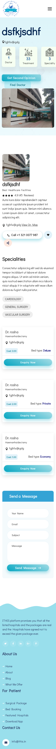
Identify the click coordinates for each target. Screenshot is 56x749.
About (9, 672)
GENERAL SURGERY (16, 307)
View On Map (30, 225)
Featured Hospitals (16, 715)
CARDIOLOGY (13, 299)
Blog (8, 678)
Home (8, 666)
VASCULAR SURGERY (17, 314)
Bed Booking (13, 709)
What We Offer (14, 684)
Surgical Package (16, 703)
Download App (14, 721)
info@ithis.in (19, 741)
